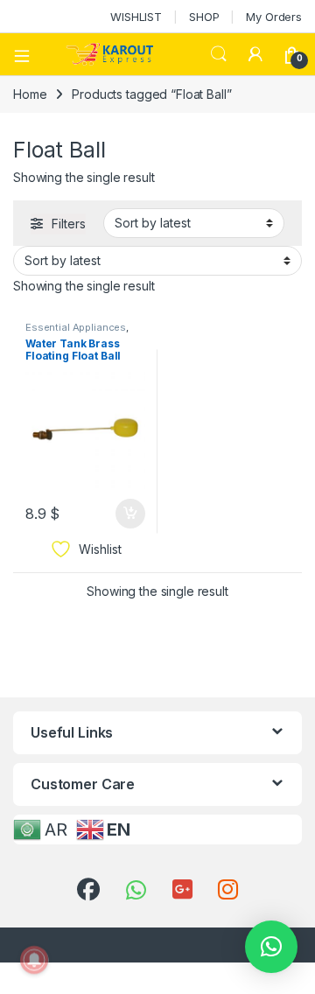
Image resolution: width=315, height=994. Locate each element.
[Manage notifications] (34, 960)
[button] (271, 946)
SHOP (204, 17)
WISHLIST (136, 17)
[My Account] (255, 54)
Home (29, 94)
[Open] (28, 54)
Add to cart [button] (130, 513)
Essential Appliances (75, 327)
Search (218, 54)
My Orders (274, 17)
